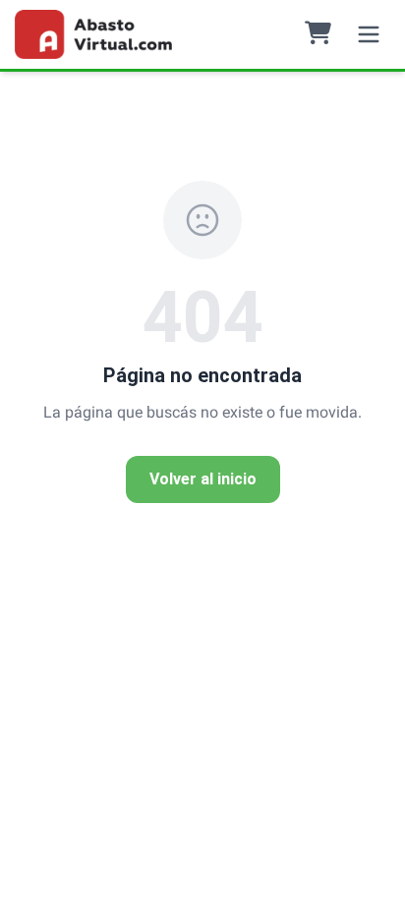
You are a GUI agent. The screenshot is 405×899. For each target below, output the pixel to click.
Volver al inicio (203, 479)
